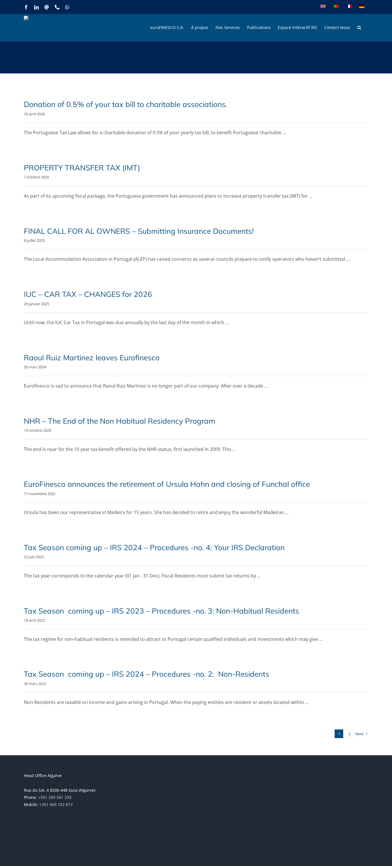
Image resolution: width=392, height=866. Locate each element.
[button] (359, 27)
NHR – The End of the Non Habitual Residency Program (119, 421)
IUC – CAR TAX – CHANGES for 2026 (88, 294)
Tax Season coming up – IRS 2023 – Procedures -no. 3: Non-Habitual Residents (161, 611)
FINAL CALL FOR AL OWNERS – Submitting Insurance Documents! (139, 231)
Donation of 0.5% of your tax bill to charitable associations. (125, 104)
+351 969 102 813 (56, 804)
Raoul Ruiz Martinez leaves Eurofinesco (92, 357)
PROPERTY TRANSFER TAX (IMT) (82, 167)
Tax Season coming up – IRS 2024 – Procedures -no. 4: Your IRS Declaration (154, 547)
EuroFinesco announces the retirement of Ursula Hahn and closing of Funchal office (167, 484)
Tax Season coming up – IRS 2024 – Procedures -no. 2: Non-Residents (146, 674)
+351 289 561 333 (54, 797)
